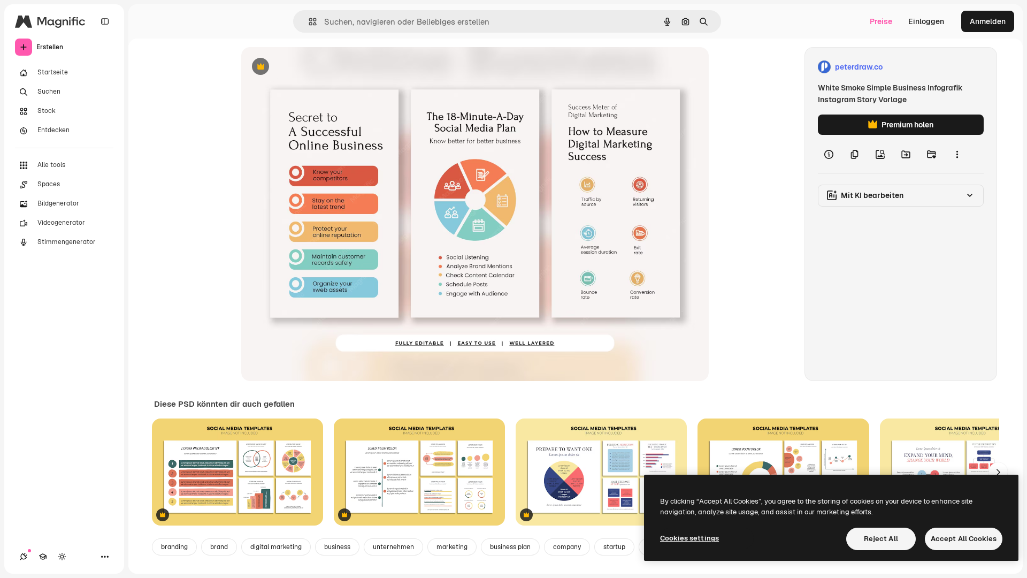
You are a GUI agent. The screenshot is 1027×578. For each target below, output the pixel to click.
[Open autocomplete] (308, 22)
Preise (881, 21)
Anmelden (988, 21)
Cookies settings (689, 538)
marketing (451, 547)
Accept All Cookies (964, 538)
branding (174, 547)
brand (219, 547)
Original (310, 67)
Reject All (881, 538)
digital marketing (276, 547)
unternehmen (393, 547)
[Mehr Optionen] (957, 154)
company (567, 547)
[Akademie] (42, 556)
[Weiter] (998, 472)
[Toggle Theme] (62, 556)
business (337, 547)
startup (614, 547)
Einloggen (926, 21)
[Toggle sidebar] (104, 21)
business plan (510, 547)
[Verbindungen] (23, 556)
